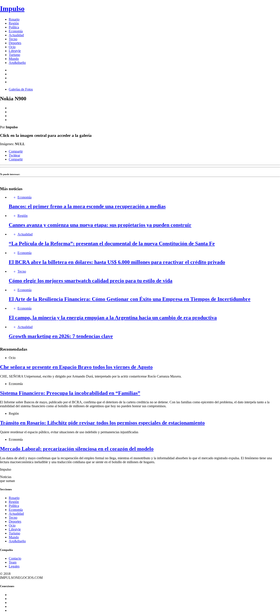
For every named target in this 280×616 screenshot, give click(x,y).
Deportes (15, 43)
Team (12, 562)
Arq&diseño (17, 62)
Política (14, 27)
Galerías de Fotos (21, 89)
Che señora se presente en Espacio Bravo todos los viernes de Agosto (76, 367)
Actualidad (16, 35)
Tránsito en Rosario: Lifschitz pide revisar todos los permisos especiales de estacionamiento (102, 423)
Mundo (14, 59)
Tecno (13, 39)
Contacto (15, 558)
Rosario (14, 19)
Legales (14, 566)
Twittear (14, 155)
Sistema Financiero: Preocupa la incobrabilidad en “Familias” (70, 393)
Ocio (12, 47)
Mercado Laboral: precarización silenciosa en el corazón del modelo (77, 449)
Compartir (16, 151)
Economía (16, 31)
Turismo (14, 55)
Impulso (12, 8)
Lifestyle (15, 51)
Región (14, 23)
